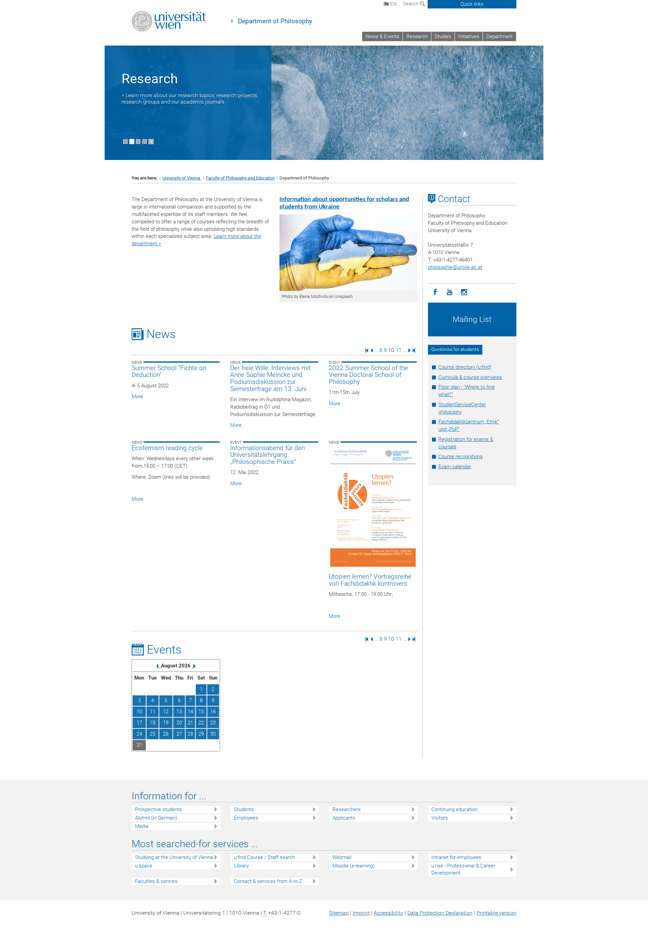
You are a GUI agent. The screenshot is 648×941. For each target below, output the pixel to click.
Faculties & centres (156, 881)
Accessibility (388, 913)
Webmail (341, 857)
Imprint (361, 913)
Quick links (472, 4)
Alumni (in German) (156, 818)
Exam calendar (454, 467)
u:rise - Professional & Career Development (463, 869)
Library (241, 866)
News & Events (382, 36)
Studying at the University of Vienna (174, 857)
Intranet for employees (456, 857)
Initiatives (468, 36)
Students (244, 809)
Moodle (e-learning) (353, 866)
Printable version (496, 913)
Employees (246, 818)
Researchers (346, 809)
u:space (143, 866)
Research (417, 36)
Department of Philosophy (275, 21)
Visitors (439, 818)
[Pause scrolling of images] (151, 141)
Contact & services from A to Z (268, 881)
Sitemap (339, 913)
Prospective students (158, 809)
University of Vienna (181, 178)
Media (141, 826)
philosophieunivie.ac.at (455, 267)
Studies (443, 36)
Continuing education (454, 809)
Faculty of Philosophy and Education (240, 178)
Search (411, 4)
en (393, 4)
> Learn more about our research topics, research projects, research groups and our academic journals (190, 98)
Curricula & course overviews (470, 377)
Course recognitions (460, 456)
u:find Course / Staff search (264, 857)
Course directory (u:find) (464, 367)
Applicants (343, 818)
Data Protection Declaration (440, 913)
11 (399, 350)
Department (499, 36)
